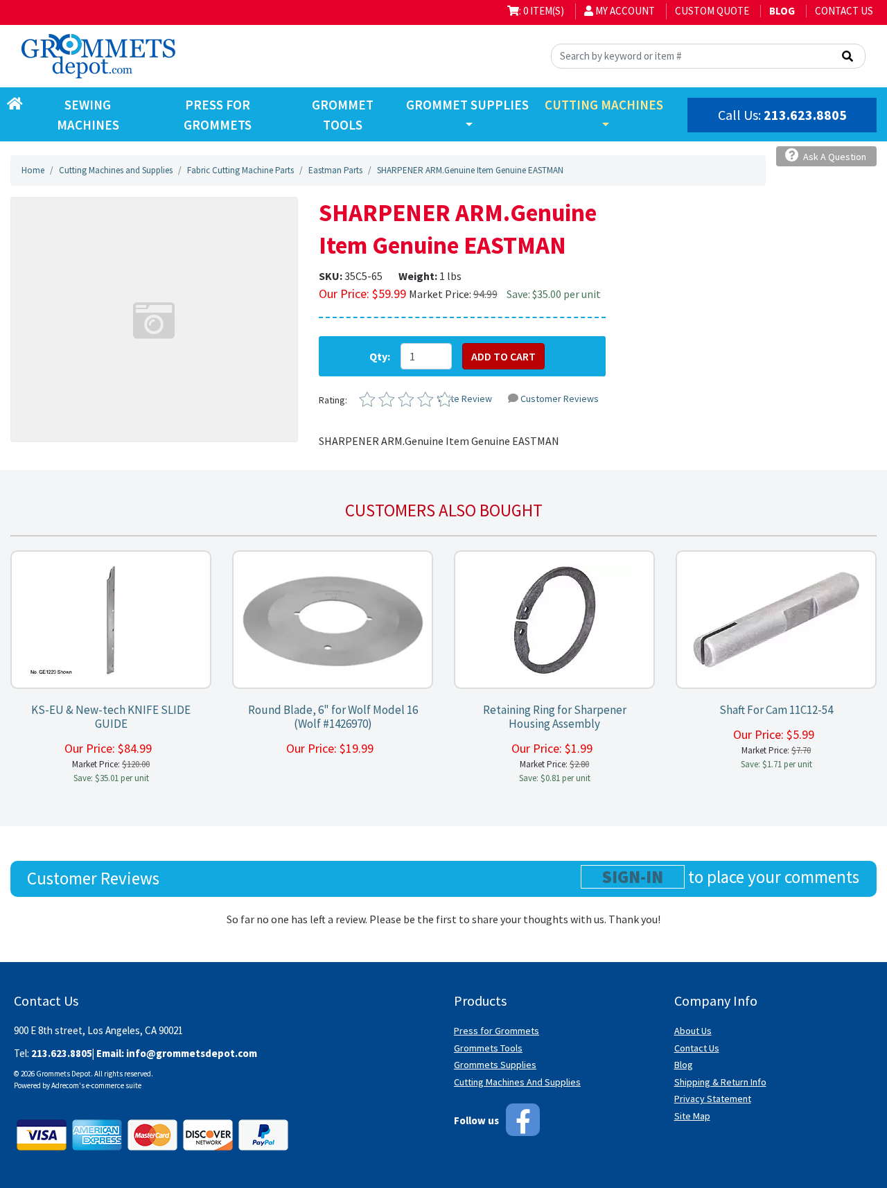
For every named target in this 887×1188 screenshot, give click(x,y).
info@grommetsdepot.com (191, 1053)
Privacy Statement (712, 1098)
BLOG (782, 10)
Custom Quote (712, 10)
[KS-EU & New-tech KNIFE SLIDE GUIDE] (110, 620)
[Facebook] (523, 1119)
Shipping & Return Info (720, 1082)
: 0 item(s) (541, 10)
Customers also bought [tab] (444, 510)
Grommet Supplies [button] (467, 104)
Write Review (464, 398)
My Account (624, 10)
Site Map (692, 1116)
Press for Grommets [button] (218, 114)
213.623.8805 (805, 114)
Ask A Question (833, 156)
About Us (693, 1030)
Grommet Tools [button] (343, 114)
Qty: (379, 356)
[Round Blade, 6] (332, 620)
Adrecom (65, 1085)
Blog (683, 1064)
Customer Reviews (559, 398)
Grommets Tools (488, 1048)
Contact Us (844, 10)
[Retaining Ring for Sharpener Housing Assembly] (554, 620)
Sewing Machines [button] (88, 114)
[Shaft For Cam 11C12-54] (776, 620)
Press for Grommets (496, 1030)
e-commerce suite (113, 1085)
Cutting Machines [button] (604, 104)
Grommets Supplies (495, 1064)
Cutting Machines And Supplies (517, 1082)
